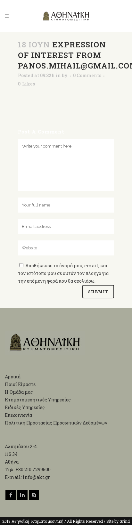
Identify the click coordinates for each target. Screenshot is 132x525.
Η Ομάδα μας (19, 392)
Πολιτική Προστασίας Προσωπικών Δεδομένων (56, 423)
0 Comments (87, 75)
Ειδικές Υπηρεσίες (25, 407)
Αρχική (13, 377)
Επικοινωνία (18, 415)
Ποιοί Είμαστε (20, 384)
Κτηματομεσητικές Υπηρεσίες (38, 400)
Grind (125, 521)
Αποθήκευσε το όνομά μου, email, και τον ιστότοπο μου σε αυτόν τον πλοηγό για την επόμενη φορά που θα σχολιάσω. (63, 273)
